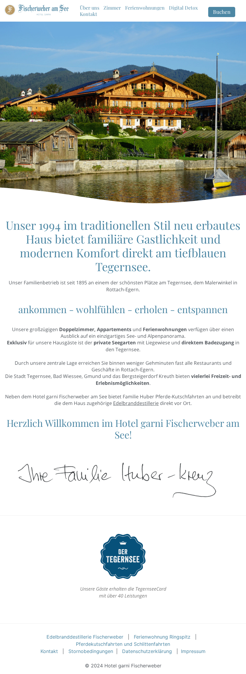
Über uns (89, 7)
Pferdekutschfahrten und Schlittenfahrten (123, 644)
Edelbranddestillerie (136, 403)
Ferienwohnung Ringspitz (162, 637)
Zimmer (112, 7)
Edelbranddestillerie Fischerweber (84, 637)
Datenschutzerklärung (147, 651)
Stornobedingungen (90, 651)
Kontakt (88, 14)
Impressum (193, 651)
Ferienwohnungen (145, 7)
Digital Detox (183, 7)
